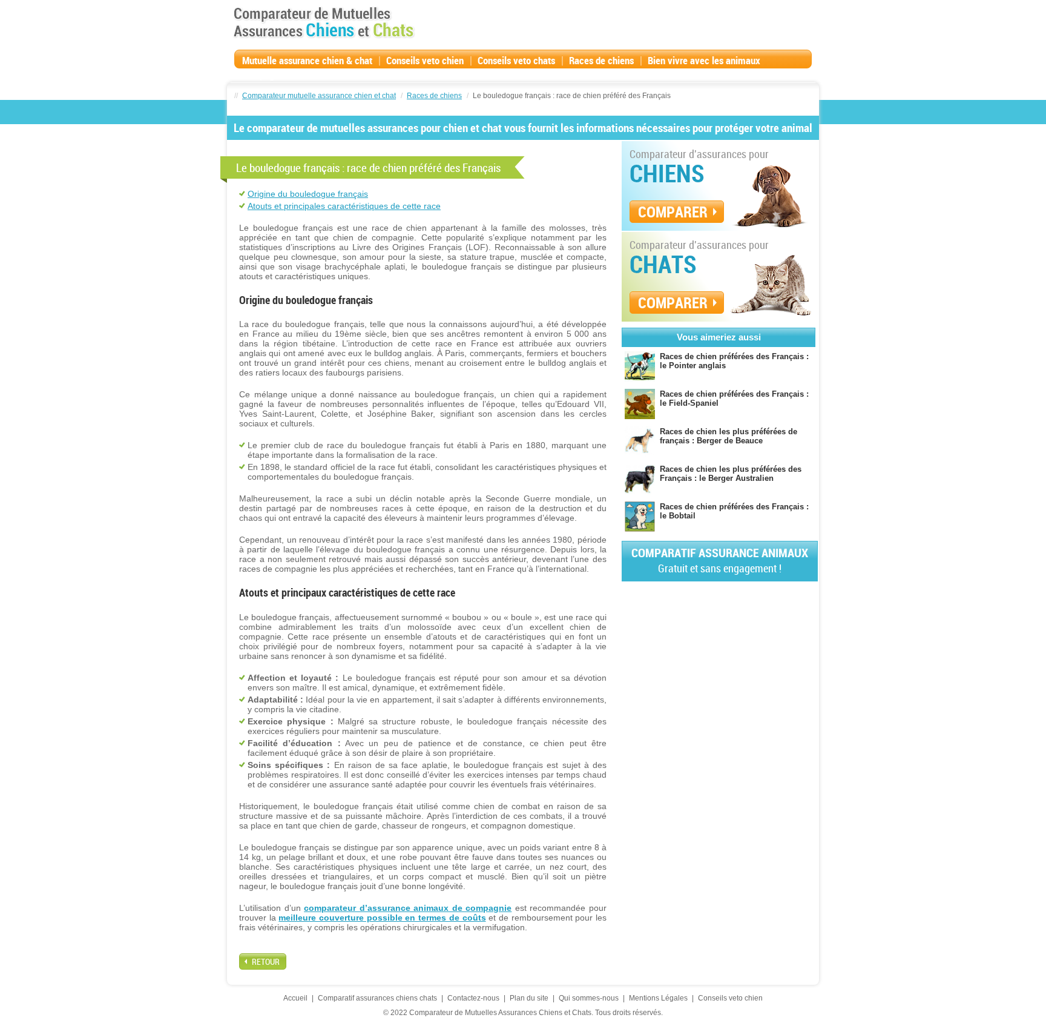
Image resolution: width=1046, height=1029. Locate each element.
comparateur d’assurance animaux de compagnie (407, 908)
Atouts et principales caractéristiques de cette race (344, 206)
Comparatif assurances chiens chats (377, 998)
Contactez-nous (473, 998)
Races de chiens (601, 60)
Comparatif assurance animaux (719, 559)
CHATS (663, 264)
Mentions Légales (658, 998)
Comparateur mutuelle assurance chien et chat (319, 95)
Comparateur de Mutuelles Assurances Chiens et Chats (323, 22)
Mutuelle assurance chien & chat (307, 60)
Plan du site (529, 998)
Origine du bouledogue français (308, 194)
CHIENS (667, 173)
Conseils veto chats (516, 60)
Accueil (295, 998)
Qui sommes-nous (589, 998)
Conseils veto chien (425, 60)
